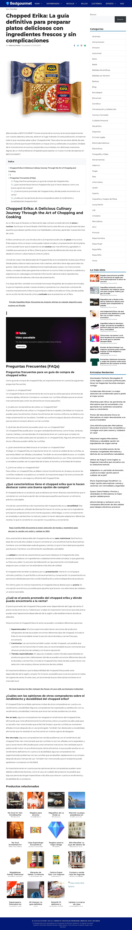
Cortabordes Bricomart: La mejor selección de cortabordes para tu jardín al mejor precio (108, 393)
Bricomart (96, 98)
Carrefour (96, 104)
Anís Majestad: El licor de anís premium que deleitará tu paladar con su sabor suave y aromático (112, 314)
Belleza (84, 4)
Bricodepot (97, 93)
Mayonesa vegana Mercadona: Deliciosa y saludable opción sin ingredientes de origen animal (104, 441)
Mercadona (97, 221)
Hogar (37, 4)
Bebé (94, 64)
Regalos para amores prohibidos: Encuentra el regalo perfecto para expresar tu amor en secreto (113, 278)
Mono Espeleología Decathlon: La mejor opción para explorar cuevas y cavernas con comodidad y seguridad (107, 483)
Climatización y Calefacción (104, 109)
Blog (122, 4)
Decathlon (97, 126)
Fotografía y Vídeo (100, 154)
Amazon (96, 48)
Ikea (94, 177)
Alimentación (98, 42)
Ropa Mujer (13, 9)
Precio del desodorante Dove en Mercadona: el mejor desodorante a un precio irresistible (108, 417)
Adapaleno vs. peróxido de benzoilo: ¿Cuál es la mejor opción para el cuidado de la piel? (107, 472)
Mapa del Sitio (86, 921)
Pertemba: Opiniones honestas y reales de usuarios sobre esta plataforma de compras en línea (113, 361)
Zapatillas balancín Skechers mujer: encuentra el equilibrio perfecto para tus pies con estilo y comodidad (112, 326)
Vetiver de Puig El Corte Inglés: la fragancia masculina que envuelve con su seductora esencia (107, 462)
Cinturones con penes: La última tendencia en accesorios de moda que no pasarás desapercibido (112, 338)
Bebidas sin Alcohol (101, 76)
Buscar (93, 14)
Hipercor (96, 165)
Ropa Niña (96, 249)
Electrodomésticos (100, 143)
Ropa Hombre (98, 238)
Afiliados (96, 921)
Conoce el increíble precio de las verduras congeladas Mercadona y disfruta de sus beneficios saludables (107, 451)
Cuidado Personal (100, 121)
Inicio (7, 9)
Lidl (93, 210)
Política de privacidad (71, 921)
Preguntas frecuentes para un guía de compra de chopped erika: (40, 181)
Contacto (57, 921)
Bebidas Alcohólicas (101, 70)
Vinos (94, 261)
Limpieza (96, 216)
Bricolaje (70, 4)
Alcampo (96, 36)
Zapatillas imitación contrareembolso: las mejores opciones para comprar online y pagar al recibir (112, 290)
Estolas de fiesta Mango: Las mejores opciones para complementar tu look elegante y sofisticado (113, 350)
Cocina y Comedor (100, 115)
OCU (94, 227)
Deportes (109, 4)
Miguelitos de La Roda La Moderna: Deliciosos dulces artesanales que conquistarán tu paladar (112, 302)
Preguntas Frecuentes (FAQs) (22, 178)
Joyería (95, 193)
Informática (97, 182)
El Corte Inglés (98, 137)
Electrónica (97, 4)
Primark (95, 233)
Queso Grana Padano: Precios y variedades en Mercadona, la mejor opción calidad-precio (106, 493)
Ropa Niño (96, 255)
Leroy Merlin (97, 205)
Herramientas (98, 160)
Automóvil (96, 53)
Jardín (95, 188)
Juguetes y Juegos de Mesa (104, 199)
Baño (94, 59)
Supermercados (53, 4)
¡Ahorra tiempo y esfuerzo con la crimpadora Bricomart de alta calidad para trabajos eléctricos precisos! (107, 504)
